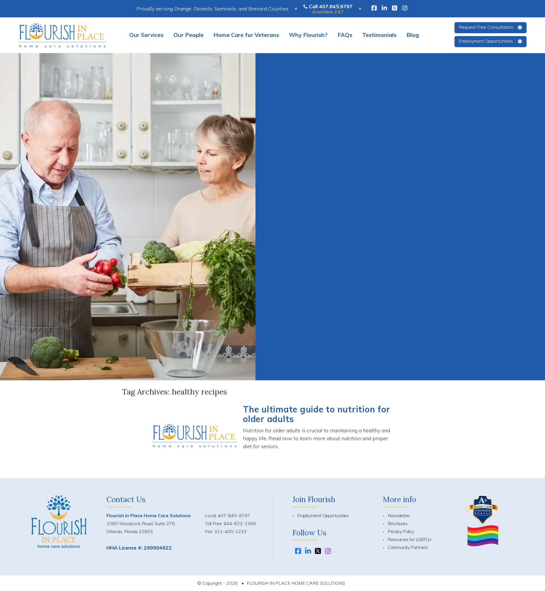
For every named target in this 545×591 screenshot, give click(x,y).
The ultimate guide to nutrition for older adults (316, 414)
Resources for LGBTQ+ (409, 539)
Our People (188, 34)
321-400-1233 (230, 531)
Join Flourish (313, 499)
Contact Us (126, 499)
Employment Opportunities (486, 41)
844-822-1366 (240, 523)
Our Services (146, 34)
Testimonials (379, 34)
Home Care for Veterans (246, 34)
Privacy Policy (401, 531)
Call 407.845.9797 (331, 6)
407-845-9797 (234, 515)
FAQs (345, 34)
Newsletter (399, 515)
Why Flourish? (308, 34)
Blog (412, 34)
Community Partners (408, 547)
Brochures (397, 523)
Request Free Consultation (486, 27)
